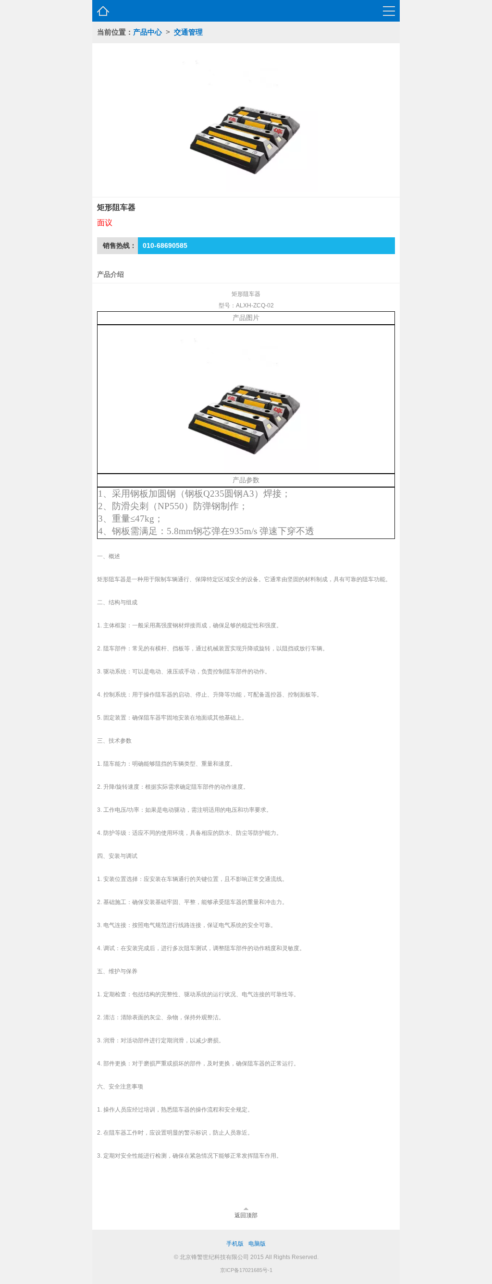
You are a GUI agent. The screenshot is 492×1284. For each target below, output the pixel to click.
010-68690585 (165, 245)
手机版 (235, 1243)
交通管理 (188, 32)
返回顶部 (246, 1215)
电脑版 (257, 1243)
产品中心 (147, 32)
